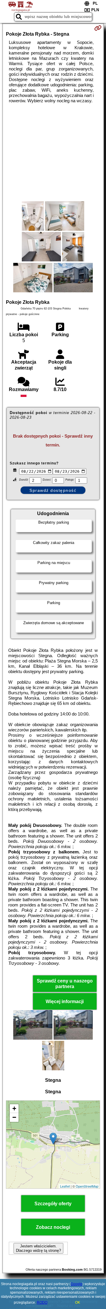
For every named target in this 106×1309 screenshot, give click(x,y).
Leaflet (65, 1186)
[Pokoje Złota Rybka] (32, 216)
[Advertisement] (53, 152)
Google (76, 1284)
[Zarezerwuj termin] (98, 28)
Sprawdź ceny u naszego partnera (65, 983)
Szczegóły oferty (53, 1203)
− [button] (14, 1117)
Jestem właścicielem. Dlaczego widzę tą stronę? (38, 1248)
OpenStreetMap (87, 1186)
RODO (42, 1302)
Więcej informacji (65, 1001)
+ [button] (14, 1108)
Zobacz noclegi (53, 1227)
